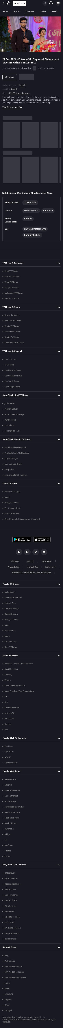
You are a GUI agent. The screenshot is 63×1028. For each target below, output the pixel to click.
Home (5, 11)
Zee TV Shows (10, 359)
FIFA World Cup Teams (14, 972)
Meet (7, 497)
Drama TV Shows (12, 315)
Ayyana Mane (10, 779)
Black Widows (10, 823)
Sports (17, 11)
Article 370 (9, 713)
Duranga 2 (9, 828)
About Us (29, 561)
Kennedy (8, 674)
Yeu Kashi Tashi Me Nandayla (17, 453)
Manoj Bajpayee (11, 895)
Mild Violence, (15, 91)
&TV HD (8, 757)
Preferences (49, 567)
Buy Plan (21, 3)
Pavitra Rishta (10, 420)
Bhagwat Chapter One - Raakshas (19, 663)
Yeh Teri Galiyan (11, 409)
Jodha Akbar (10, 403)
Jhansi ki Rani (10, 603)
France (7, 983)
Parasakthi (9, 718)
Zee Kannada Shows (13, 375)
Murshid (8, 785)
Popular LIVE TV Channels (14, 738)
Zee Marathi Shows (13, 370)
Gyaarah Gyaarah (12, 790)
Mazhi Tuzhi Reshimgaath (15, 447)
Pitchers (8, 856)
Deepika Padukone (12, 884)
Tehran (8, 680)
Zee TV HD (9, 751)
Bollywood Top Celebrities (14, 865)
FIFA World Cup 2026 (13, 966)
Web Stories (10, 961)
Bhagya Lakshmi (12, 502)
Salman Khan (10, 889)
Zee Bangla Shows (12, 386)
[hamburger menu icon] (58, 3)
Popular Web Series (11, 771)
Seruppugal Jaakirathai (14, 807)
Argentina (9, 994)
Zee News (9, 746)
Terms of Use (31, 567)
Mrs (6, 696)
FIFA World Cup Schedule (15, 977)
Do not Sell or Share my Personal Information (30, 572)
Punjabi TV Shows (12, 298)
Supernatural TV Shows (14, 342)
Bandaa (8, 724)
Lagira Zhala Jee (11, 458)
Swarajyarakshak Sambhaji (16, 475)
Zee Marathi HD (11, 762)
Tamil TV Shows (11, 282)
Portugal (8, 1010)
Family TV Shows (12, 326)
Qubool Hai (9, 425)
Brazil (7, 1005)
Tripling (8, 850)
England (8, 999)
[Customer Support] (51, 3)
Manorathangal (11, 796)
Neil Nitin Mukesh (12, 917)
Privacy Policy (12, 567)
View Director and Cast (12, 106)
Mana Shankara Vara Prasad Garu (19, 691)
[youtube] (43, 552)
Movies (43, 11)
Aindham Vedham (12, 812)
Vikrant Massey (11, 878)
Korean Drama (11, 641)
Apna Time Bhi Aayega (14, 414)
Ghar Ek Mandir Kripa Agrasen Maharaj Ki (22, 519)
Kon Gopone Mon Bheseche (16, 67)
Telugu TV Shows (12, 287)
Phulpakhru (9, 469)
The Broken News (12, 818)
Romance (26, 91)
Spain (7, 988)
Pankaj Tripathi (11, 900)
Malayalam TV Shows (14, 293)
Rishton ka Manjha (12, 491)
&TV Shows (9, 364)
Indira (7, 636)
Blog (6, 955)
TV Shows (29, 11)
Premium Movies (10, 655)
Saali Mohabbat (11, 669)
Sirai (6, 702)
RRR (6, 729)
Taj (6, 839)
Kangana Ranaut (12, 933)
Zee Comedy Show (12, 508)
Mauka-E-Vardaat (12, 513)
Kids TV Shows (11, 647)
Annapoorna (10, 630)
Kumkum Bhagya (12, 608)
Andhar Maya (10, 801)
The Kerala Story (12, 707)
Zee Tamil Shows (12, 381)
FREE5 (54, 11)
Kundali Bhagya (11, 614)
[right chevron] (6, 134)
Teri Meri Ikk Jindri (12, 431)
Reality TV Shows (12, 337)
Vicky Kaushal (10, 906)
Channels (14, 561)
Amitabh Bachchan (13, 928)
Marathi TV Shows (12, 276)
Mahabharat (10, 592)
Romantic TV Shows (13, 320)
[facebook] (18, 552)
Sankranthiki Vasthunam (15, 685)
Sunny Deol (9, 911)
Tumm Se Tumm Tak (13, 597)
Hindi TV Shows (11, 271)
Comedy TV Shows (12, 331)
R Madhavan (10, 873)
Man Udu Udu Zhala (13, 464)
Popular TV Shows (10, 584)
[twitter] (34, 552)
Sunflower (9, 845)
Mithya (7, 834)
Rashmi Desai (10, 939)
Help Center (46, 561)
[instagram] (26, 552)
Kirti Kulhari (9, 922)
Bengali (22, 84)
